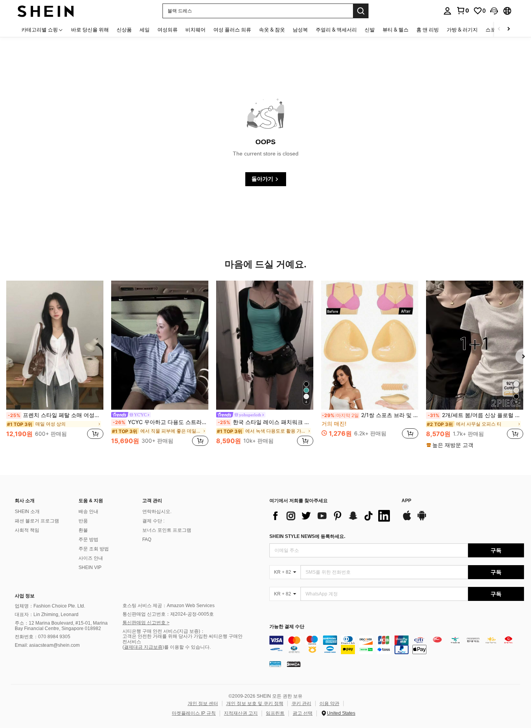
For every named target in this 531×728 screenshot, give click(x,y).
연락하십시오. (156, 511)
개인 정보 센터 (203, 703)
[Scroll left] (499, 29)
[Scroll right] (508, 29)
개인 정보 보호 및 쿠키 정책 (254, 703)
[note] (451, 445)
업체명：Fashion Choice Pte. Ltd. (50, 606)
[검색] (361, 10)
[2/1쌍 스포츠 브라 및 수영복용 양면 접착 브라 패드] (369, 345)
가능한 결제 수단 (286, 626)
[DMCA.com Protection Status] (293, 663)
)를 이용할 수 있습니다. (186, 647)
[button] (494, 11)
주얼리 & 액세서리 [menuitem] (336, 29)
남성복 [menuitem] (300, 29)
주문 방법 (88, 539)
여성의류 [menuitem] (167, 29)
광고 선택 (303, 713)
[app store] (407, 519)
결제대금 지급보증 (143, 647)
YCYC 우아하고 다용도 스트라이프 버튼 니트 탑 (160, 422)
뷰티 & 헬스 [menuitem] (396, 29)
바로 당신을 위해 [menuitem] (90, 29)
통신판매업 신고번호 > (145, 622)
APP (406, 500)
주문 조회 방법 (94, 549)
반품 (83, 521)
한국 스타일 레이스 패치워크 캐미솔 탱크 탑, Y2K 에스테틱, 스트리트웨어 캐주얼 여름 (265, 422)
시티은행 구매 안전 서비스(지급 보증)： (163, 631)
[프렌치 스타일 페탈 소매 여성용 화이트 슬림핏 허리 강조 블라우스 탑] (54, 345)
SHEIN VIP (90, 567)
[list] (331, 516)
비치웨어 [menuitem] (195, 29)
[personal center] (447, 11)
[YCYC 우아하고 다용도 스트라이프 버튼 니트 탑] (159, 345)
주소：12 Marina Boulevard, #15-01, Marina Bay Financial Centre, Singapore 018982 (61, 625)
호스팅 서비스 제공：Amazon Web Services (168, 605)
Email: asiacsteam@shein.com (47, 645)
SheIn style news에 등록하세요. (307, 536)
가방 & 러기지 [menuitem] (462, 29)
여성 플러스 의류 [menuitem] (232, 29)
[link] (462, 10)
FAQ (146, 539)
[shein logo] (45, 11)
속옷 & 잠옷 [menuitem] (272, 29)
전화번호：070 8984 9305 (42, 636)
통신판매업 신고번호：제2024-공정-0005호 (168, 614)
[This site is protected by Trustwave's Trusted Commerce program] (275, 663)
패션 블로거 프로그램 (37, 521)
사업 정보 (25, 596)
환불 (83, 530)
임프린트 (275, 713)
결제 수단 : (153, 521)
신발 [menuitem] (370, 29)
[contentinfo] (396, 644)
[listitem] (54, 364)
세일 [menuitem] (145, 29)
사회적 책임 (27, 530)
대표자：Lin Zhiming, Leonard (47, 614)
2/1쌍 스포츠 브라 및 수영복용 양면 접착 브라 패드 (370, 415)
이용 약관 (329, 703)
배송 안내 (88, 511)
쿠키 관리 (301, 703)
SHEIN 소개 (27, 511)
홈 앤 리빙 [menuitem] (427, 29)
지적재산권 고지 (241, 713)
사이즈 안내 (91, 558)
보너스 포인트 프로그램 (166, 530)
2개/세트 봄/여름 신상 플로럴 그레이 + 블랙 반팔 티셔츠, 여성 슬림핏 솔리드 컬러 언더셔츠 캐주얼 (475, 415)
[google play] (421, 519)
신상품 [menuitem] (124, 29)
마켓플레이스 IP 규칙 (194, 713)
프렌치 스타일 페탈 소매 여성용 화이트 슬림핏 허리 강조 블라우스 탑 (55, 415)
